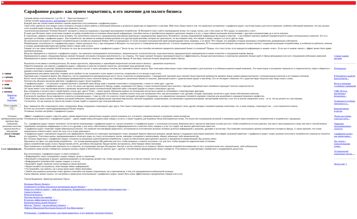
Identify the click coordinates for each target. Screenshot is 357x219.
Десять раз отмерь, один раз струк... (343, 117)
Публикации (340, 68)
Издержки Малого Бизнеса (37, 184)
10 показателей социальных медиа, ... (344, 152)
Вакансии (12, 95)
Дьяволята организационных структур (342, 126)
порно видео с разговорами (53, 21)
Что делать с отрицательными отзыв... (342, 143)
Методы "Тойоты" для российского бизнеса (45, 205)
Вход (12, 98)
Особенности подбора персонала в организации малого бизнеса (54, 187)
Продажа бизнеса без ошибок (38, 197)
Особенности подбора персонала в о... (344, 102)
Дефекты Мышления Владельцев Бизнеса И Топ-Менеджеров (53, 208)
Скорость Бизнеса (32, 192)
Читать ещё (339, 164)
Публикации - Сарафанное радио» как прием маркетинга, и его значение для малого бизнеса (68, 213)
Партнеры (12, 100)
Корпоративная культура (341, 109)
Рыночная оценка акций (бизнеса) (40, 202)
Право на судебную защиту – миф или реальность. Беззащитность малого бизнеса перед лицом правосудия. (75, 189)
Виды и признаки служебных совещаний (345, 84)
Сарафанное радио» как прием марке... (343, 135)
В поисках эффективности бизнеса (40, 200)
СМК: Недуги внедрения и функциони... (340, 93)
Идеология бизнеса (33, 194)
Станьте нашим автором (341, 57)
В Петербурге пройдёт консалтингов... (344, 77)
